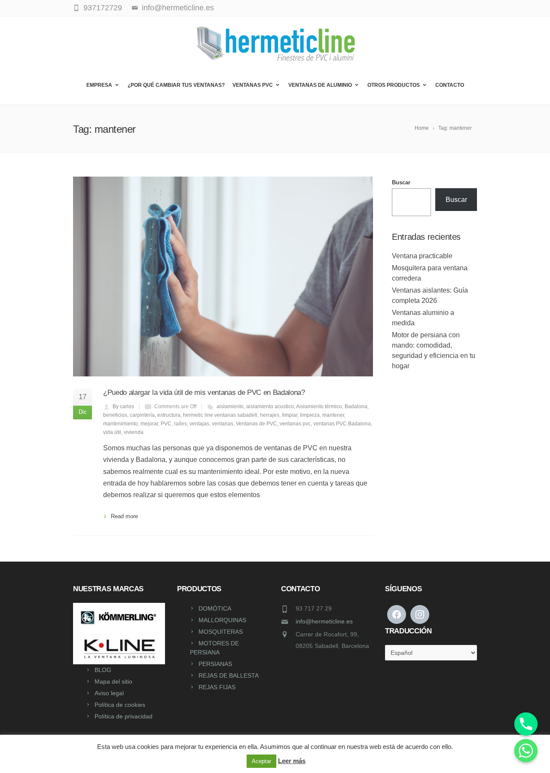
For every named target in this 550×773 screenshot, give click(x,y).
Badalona (356, 406)
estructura (168, 415)
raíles (180, 424)
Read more (124, 516)
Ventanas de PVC (256, 424)
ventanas (222, 424)
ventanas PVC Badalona (342, 424)
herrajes (269, 415)
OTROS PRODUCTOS (393, 85)
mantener (333, 415)
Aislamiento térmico (319, 406)
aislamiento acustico (270, 406)
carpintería (142, 415)
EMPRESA (99, 85)
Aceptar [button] (261, 761)
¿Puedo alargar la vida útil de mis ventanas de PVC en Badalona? (204, 392)
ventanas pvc (295, 424)
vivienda (134, 432)
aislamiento (230, 406)
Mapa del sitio (113, 681)
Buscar (401, 182)
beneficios (115, 415)
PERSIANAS (215, 663)
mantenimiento (120, 424)
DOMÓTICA (215, 608)
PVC (166, 424)
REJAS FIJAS (217, 687)
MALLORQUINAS (222, 620)
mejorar (149, 424)
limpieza (310, 415)
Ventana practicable (422, 256)
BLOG (103, 669)
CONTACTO (449, 85)
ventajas (199, 424)
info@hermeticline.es (324, 621)
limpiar (289, 415)
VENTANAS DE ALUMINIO (320, 85)
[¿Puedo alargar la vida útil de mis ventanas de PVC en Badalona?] (223, 276)
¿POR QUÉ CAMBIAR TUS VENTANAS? (176, 85)
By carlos (123, 406)
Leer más (292, 760)
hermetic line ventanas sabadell (220, 415)
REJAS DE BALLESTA (229, 675)
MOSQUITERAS (221, 631)
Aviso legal (109, 693)
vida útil (112, 432)
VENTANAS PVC (252, 85)
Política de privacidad (124, 716)
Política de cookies (120, 704)
